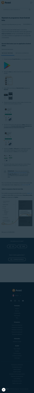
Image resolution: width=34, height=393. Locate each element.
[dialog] (17, 196)
